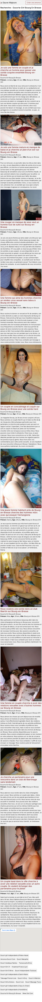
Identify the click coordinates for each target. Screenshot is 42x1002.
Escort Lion (20, 982)
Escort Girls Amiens (7, 982)
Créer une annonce (34, 3)
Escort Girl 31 (5, 967)
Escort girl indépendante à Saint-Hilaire (14, 974)
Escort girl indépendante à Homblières (14, 990)
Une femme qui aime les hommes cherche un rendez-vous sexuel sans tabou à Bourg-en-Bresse (20, 300)
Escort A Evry (22, 978)
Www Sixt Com (28, 993)
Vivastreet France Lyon (20, 967)
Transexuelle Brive (25, 963)
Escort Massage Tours (33, 982)
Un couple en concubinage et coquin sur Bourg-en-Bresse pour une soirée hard (20, 407)
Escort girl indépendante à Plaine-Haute (14, 955)
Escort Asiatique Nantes (9, 963)
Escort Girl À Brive (7, 971)
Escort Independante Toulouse (25, 971)
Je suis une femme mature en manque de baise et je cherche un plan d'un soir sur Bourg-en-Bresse (20, 149)
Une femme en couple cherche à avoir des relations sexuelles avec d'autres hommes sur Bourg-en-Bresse (21, 705)
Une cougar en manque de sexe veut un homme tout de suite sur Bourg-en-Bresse (19, 224)
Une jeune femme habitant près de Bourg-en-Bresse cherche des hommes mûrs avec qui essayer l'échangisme (20, 512)
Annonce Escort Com (8, 959)
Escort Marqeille (22, 959)
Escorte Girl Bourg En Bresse (11, 993)
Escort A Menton (34, 978)
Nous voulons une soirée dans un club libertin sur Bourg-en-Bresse (18, 610)
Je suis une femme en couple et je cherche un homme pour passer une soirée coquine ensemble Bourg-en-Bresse (18, 71)
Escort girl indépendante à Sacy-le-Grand (15, 986)
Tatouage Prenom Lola (8, 978)
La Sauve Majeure (8, 2)
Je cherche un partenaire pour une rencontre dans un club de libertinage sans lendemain (18, 779)
